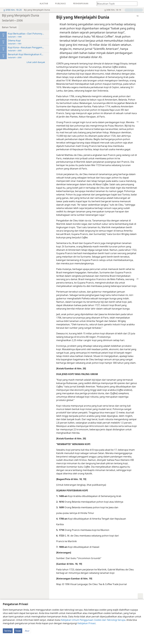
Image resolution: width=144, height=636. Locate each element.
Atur (27, 630)
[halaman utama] (4, 4)
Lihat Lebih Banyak (36, 62)
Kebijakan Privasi (86, 623)
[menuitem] (4, 4)
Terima (7, 630)
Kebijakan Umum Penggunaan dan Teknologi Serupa (93, 619)
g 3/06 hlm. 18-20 (13, 9)
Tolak (18, 630)
